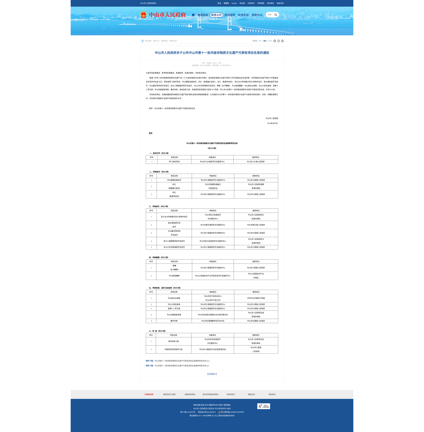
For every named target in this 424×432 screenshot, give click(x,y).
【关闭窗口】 (212, 374)
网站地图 (197, 405)
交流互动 (243, 15)
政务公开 (216, 15)
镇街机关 (251, 394)
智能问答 (280, 3)
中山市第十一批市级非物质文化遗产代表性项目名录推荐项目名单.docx (182, 361)
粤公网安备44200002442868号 (232, 412)
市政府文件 (173, 41)
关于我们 (219, 405)
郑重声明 (212, 405)
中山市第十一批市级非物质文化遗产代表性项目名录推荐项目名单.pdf (182, 366)
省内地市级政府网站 (210, 394)
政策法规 (164, 41)
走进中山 (257, 15)
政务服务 (230, 15)
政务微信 (270, 3)
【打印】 (255, 41)
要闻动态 (203, 15)
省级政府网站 (190, 394)
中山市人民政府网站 (148, 3)
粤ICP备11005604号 (187, 412)
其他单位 (272, 394)
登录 (219, 3)
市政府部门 (231, 394)
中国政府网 (148, 394)
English (234, 3)
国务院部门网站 (169, 394)
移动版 (242, 3)
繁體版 (226, 3)
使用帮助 (227, 405)
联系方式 (204, 405)
